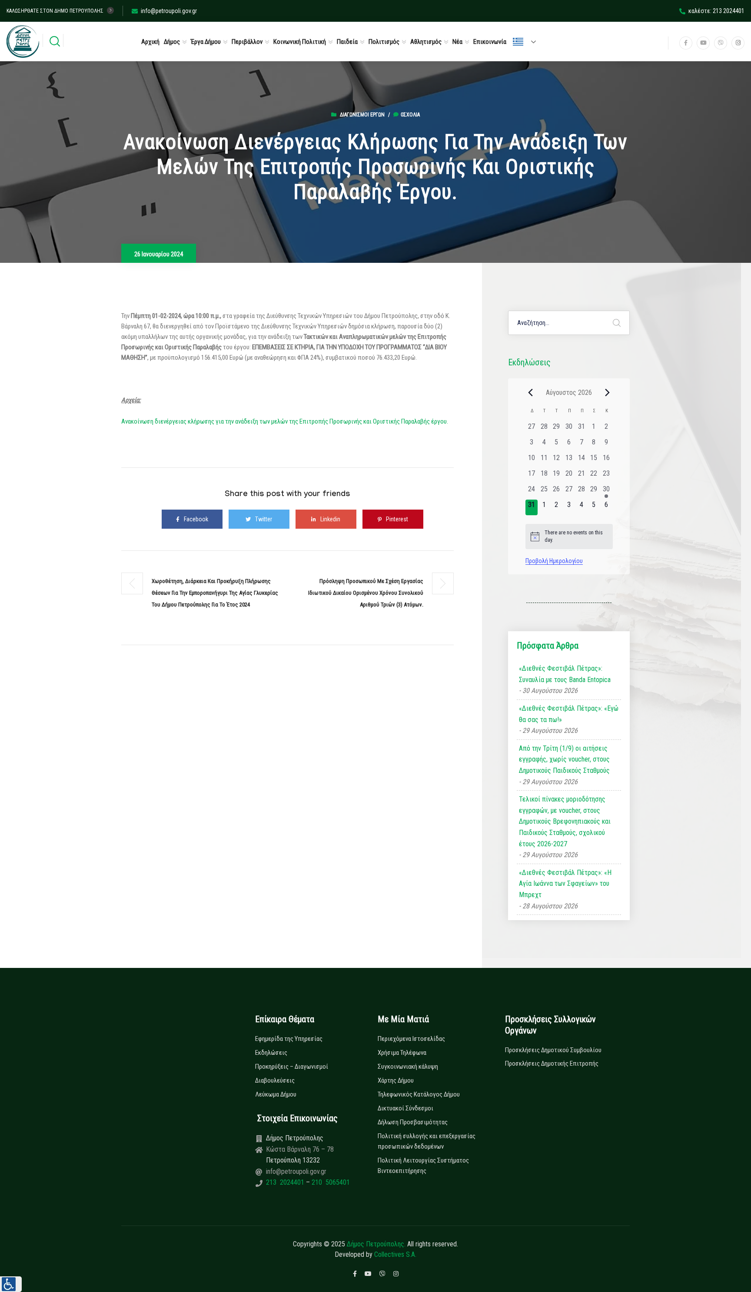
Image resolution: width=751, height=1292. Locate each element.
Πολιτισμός (384, 42)
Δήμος (172, 42)
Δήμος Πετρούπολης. (376, 1244)
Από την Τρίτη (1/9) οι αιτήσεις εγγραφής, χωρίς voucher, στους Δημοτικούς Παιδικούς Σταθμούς (564, 759)
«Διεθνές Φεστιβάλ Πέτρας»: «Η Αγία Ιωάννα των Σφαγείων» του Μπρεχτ (565, 883)
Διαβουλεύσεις (275, 1080)
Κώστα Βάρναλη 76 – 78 (300, 1149)
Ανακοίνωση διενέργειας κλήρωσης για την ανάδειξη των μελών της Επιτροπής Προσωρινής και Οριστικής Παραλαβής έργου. (284, 421)
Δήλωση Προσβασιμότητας (413, 1122)
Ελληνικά (528, 41)
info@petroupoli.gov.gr (169, 10)
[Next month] (607, 392)
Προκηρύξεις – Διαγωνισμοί (291, 1066)
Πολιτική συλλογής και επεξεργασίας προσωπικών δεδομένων (426, 1141)
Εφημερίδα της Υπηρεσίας (288, 1039)
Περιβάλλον (247, 42)
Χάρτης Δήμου (396, 1080)
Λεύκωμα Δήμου (275, 1094)
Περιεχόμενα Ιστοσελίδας (411, 1039)
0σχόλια (410, 115)
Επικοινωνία (489, 42)
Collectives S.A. (395, 1254)
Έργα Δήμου (206, 42)
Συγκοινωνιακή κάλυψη (408, 1066)
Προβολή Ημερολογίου (554, 560)
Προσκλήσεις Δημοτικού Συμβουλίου (553, 1050)
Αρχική (150, 42)
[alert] (569, 536)
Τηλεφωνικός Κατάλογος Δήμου (419, 1094)
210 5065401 (330, 1182)
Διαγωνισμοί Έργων (362, 115)
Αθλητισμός (426, 42)
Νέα (457, 42)
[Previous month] (530, 392)
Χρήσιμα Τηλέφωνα (402, 1053)
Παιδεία (347, 42)
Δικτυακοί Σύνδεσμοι (405, 1108)
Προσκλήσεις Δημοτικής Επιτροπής (551, 1063)
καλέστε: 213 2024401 (716, 10)
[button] (11, 1284)
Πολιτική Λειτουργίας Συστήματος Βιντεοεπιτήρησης (423, 1165)
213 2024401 (286, 1182)
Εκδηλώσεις (271, 1053)
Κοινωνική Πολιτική (299, 42)
